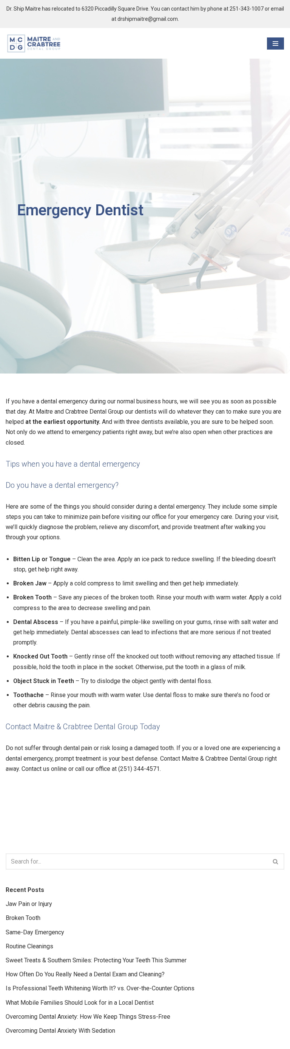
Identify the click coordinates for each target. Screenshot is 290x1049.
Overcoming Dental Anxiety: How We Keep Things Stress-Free (88, 1016)
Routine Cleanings (29, 946)
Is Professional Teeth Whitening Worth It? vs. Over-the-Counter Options (100, 988)
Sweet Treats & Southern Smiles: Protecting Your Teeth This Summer (96, 960)
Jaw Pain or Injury (29, 903)
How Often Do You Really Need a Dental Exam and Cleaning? (85, 974)
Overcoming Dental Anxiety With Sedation (60, 1030)
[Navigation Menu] (275, 43)
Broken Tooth (23, 917)
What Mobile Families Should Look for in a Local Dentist (80, 1002)
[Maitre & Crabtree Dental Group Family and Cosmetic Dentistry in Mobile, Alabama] (34, 43)
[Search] (275, 861)
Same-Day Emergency (35, 932)
